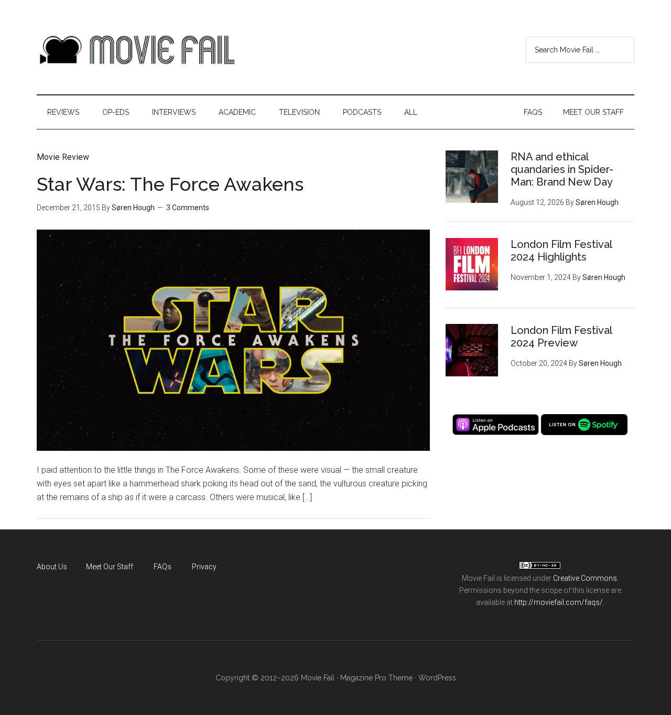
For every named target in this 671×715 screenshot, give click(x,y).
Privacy (204, 566)
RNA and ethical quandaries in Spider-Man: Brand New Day (562, 169)
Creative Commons (585, 578)
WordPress (437, 678)
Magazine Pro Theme (376, 678)
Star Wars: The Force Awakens (170, 184)
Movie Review (63, 157)
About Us (52, 566)
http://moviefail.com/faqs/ (558, 602)
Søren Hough (133, 207)
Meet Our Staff (109, 566)
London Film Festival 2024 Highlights (561, 250)
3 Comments (187, 207)
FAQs (162, 566)
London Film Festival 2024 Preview (561, 336)
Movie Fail (136, 49)
